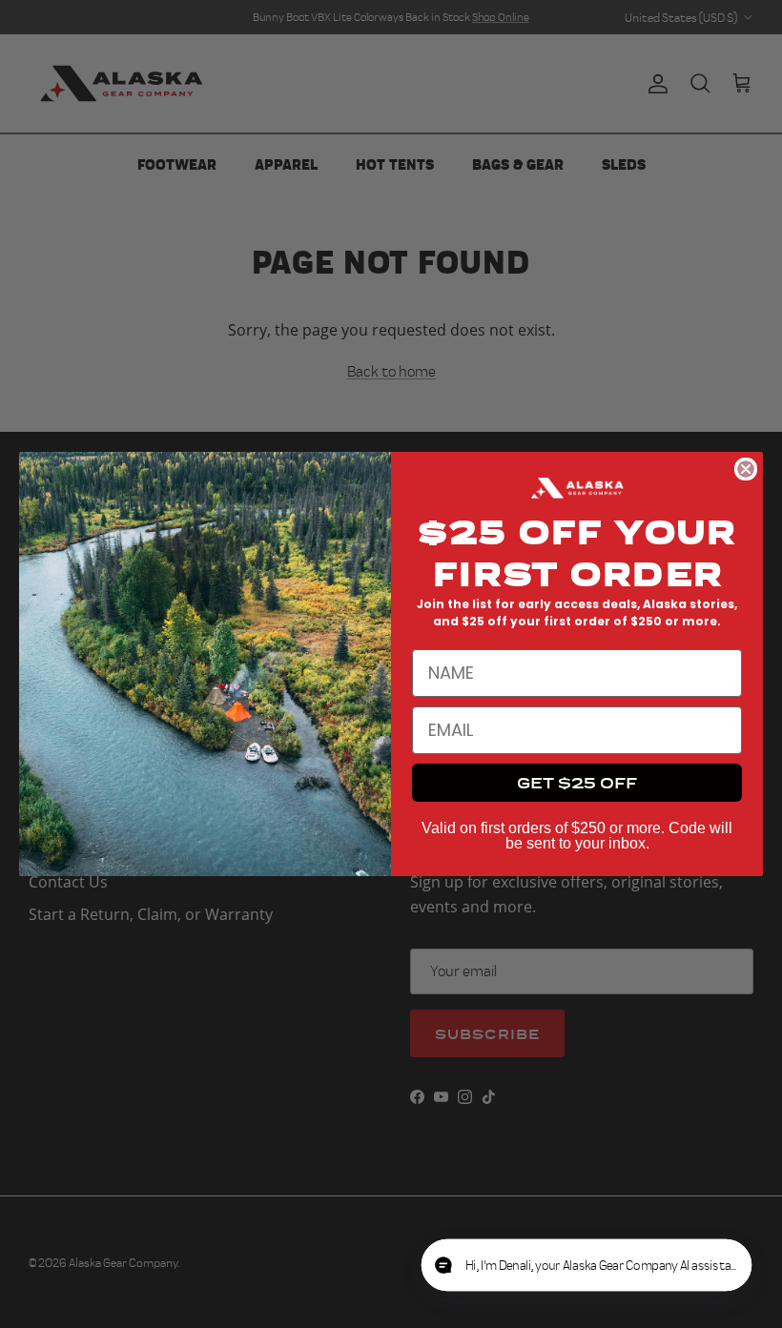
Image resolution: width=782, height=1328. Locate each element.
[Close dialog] (745, 469)
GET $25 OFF (577, 782)
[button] (668, 1266)
